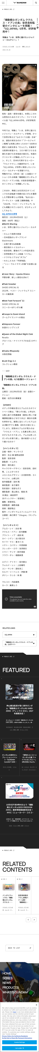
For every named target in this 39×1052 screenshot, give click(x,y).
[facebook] (37, 28)
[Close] (36, 1005)
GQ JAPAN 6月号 (9, 213)
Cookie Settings (19, 1042)
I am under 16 (19, 1048)
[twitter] (37, 25)
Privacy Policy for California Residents (15, 1036)
